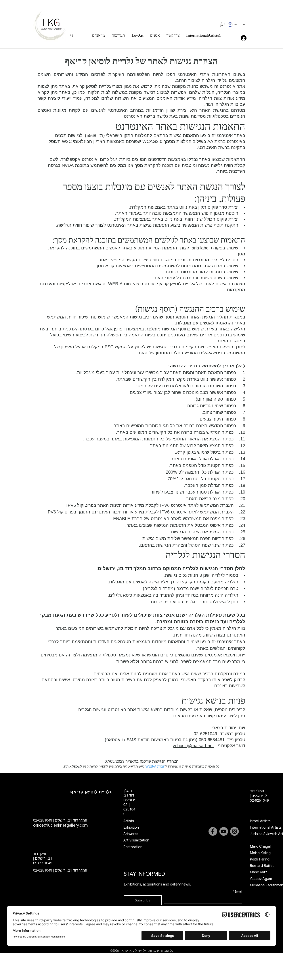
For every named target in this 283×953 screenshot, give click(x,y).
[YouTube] (223, 831)
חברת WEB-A (155, 766)
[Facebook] (212, 831)
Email (237, 891)
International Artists (266, 827)
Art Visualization (136, 840)
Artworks (130, 834)
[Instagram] (234, 831)
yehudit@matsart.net (193, 745)
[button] (222, 24)
